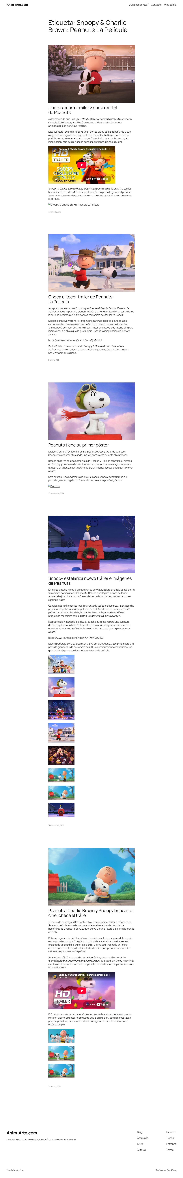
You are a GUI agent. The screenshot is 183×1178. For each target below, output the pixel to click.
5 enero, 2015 (53, 360)
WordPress (171, 1170)
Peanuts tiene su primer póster (78, 444)
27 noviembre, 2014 (56, 493)
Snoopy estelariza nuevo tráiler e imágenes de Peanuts (90, 580)
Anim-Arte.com (17, 5)
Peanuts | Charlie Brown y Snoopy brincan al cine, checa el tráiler (90, 913)
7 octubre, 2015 (54, 211)
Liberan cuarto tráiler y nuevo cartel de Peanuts (82, 110)
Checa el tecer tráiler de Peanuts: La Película (81, 299)
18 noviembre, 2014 (56, 825)
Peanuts (100, 589)
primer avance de (86, 589)
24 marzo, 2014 (54, 1086)
